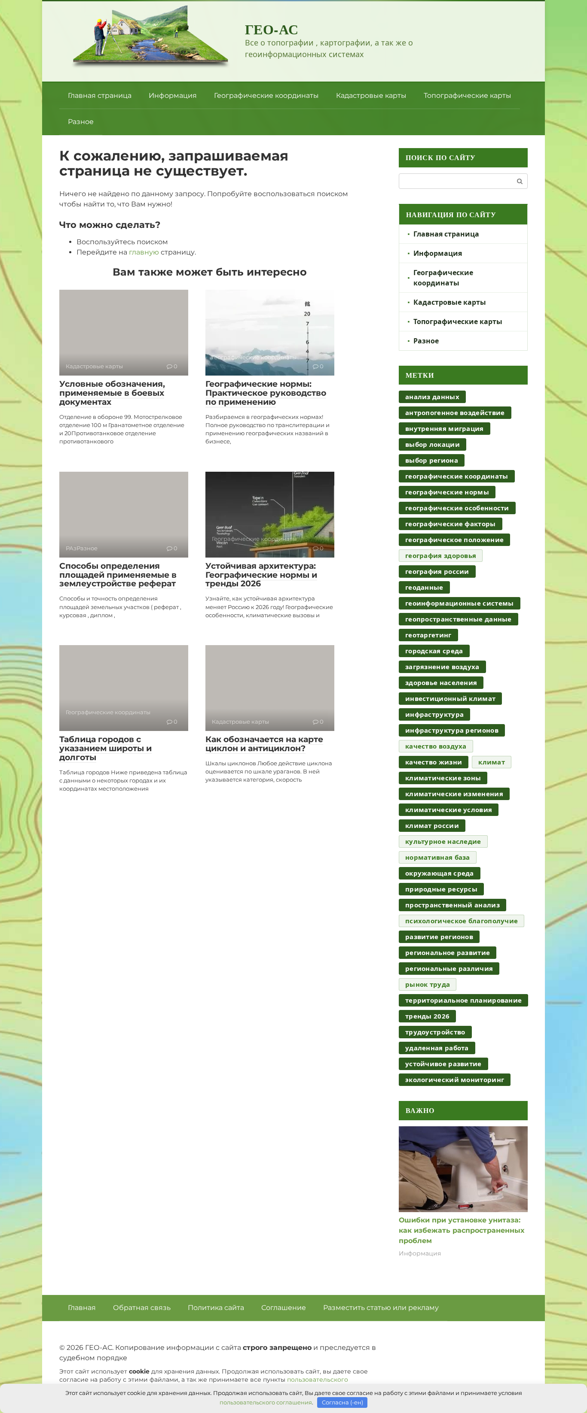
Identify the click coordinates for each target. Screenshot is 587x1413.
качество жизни (433, 762)
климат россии (432, 825)
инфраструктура (434, 714)
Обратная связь (142, 1308)
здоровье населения (441, 682)
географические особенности (457, 507)
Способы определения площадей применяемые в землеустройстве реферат (118, 575)
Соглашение (283, 1308)
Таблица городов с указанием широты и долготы (105, 748)
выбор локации (432, 444)
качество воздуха (436, 746)
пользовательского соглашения (266, 1402)
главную (144, 252)
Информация (173, 95)
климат (491, 762)
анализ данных (432, 396)
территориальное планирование (463, 1000)
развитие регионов (439, 936)
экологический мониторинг (454, 1079)
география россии (437, 571)
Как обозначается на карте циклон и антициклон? (264, 743)
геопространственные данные (458, 619)
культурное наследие (443, 841)
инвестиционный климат (450, 698)
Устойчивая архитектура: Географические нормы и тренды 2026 (261, 575)
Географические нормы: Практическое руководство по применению (265, 393)
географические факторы (450, 523)
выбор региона (431, 460)
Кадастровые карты (371, 95)
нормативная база (437, 857)
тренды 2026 (427, 1016)
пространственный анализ (452, 905)
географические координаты (456, 476)
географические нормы (447, 492)
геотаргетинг (428, 635)
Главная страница (99, 95)
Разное (81, 122)
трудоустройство (435, 1032)
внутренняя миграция (444, 428)
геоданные (424, 587)
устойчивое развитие (443, 1063)
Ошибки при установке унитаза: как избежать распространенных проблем (461, 1230)
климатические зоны (443, 777)
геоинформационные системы (459, 603)
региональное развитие (447, 952)
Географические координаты (266, 95)
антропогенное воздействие (455, 412)
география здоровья (440, 555)
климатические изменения (454, 793)
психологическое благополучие (461, 920)
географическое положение (454, 539)
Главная (82, 1308)
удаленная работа (437, 1047)
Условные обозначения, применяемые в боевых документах (112, 393)
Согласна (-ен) (342, 1402)
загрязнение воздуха (442, 666)
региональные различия (449, 968)
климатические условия (448, 809)
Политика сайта (216, 1308)
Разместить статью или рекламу (381, 1308)
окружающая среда (439, 873)
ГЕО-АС (272, 29)
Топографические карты (467, 95)
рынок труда (427, 984)
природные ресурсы (441, 889)
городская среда (434, 650)
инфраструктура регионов (451, 730)
